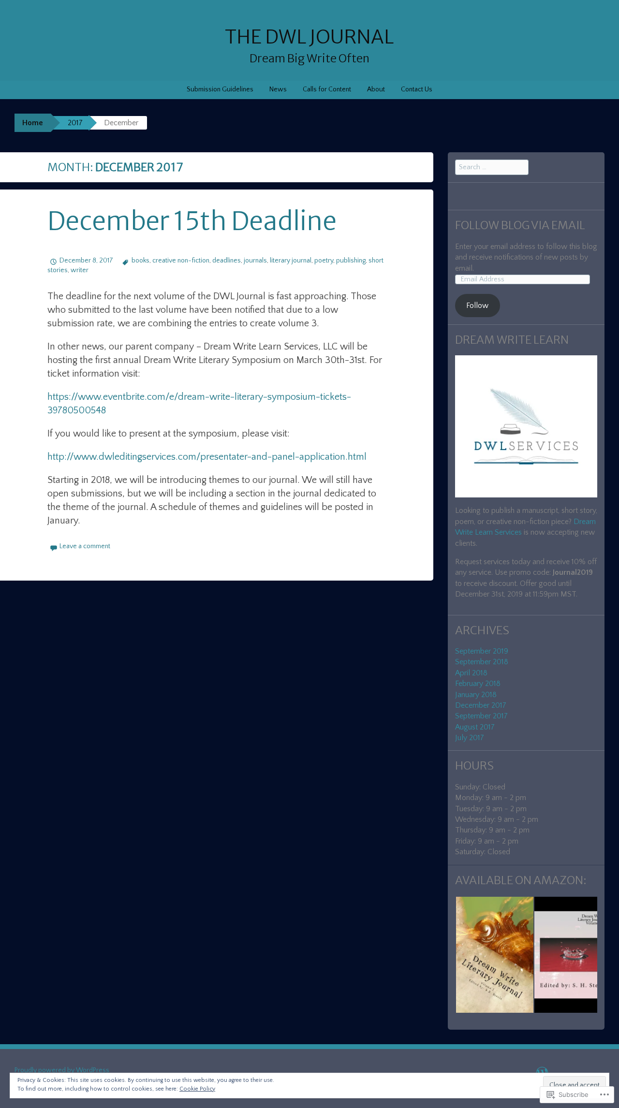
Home (32, 122)
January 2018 (476, 694)
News (278, 89)
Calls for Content (327, 89)
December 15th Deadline (192, 221)
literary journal (290, 260)
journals (255, 260)
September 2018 (481, 661)
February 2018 (478, 683)
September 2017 (481, 716)
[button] (494, 955)
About (376, 89)
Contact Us (416, 89)
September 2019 (481, 651)
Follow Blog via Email (520, 225)
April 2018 (471, 673)
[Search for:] (492, 166)
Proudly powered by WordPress (62, 1070)
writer (79, 270)
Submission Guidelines (220, 89)
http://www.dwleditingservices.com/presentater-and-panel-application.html (207, 457)
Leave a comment (84, 546)
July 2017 (469, 737)
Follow (477, 305)
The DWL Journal (309, 37)
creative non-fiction (180, 260)
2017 (75, 122)
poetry (323, 260)
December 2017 (480, 705)
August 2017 (475, 727)
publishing (351, 260)
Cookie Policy (197, 1089)
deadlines (226, 260)
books (140, 260)
